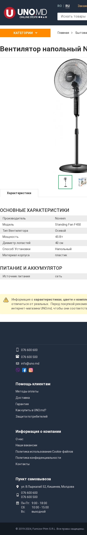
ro (59, 6)
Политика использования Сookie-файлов (44, 451)
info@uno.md (30, 363)
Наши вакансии (26, 445)
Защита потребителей (32, 416)
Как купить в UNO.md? (31, 410)
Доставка (23, 397)
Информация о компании (38, 431)
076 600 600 (29, 350)
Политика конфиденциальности (38, 457)
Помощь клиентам (33, 384)
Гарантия (22, 404)
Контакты (23, 464)
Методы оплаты (27, 391)
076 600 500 (29, 357)
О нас (19, 439)
